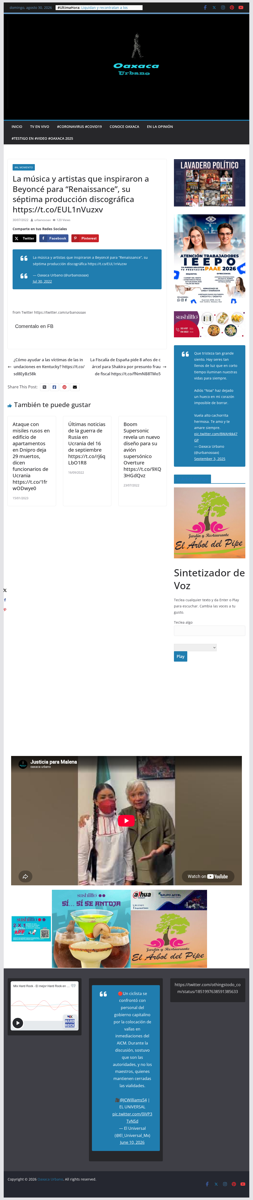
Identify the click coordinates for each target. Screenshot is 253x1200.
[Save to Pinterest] (5, 610)
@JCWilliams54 (133, 1100)
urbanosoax (42, 220)
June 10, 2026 (132, 1142)
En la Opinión (160, 126)
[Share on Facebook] (5, 600)
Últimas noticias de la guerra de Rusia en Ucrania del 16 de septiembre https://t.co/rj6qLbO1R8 (86, 443)
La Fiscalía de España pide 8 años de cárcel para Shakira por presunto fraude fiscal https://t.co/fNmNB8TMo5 (125, 367)
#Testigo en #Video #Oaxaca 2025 (42, 138)
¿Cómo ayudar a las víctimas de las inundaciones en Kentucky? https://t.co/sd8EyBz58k (49, 367)
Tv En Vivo (39, 126)
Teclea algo (183, 622)
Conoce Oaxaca (124, 126)
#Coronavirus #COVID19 (79, 126)
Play (181, 656)
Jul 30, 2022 (42, 281)
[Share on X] (5, 590)
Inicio (17, 126)
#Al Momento (24, 167)
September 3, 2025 (209, 458)
